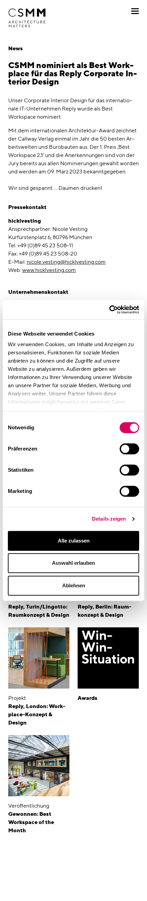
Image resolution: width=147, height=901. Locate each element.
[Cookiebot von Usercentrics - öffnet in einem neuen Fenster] (109, 309)
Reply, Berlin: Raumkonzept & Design (104, 610)
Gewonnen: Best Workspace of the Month (31, 822)
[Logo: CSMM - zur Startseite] (27, 18)
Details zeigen (109, 519)
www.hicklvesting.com (49, 270)
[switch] (129, 448)
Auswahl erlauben (73, 563)
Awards (87, 698)
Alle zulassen (74, 541)
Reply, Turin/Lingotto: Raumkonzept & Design (38, 610)
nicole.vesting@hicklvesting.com (66, 262)
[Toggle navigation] (135, 11)
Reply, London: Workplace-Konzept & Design (36, 714)
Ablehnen (73, 585)
